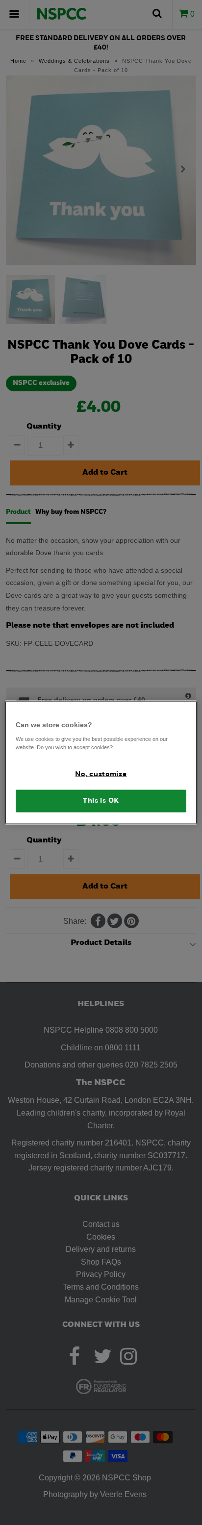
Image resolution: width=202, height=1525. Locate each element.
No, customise (100, 774)
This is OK (101, 801)
